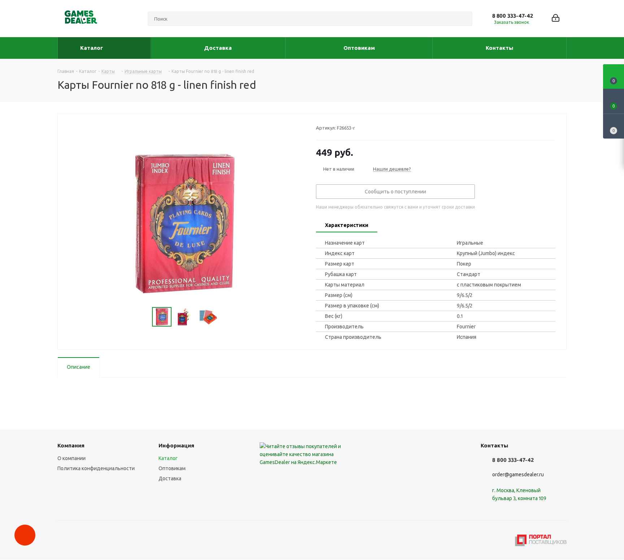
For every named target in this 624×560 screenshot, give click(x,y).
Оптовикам (172, 468)
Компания (70, 445)
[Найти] (463, 19)
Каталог (168, 458)
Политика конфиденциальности (96, 468)
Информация (176, 445)
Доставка (170, 478)
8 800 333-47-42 (512, 16)
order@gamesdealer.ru (518, 474)
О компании (71, 458)
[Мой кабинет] (555, 18)
